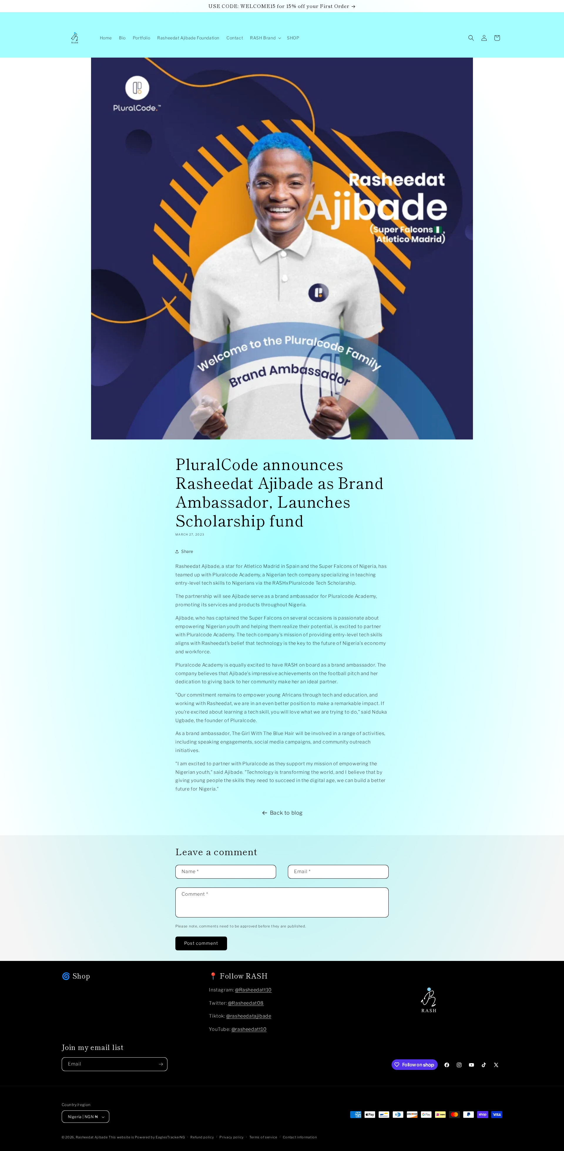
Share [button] (187, 551)
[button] (264, 38)
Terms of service (263, 1137)
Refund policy (202, 1137)
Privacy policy (231, 1137)
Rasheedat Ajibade (92, 1137)
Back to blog (286, 813)
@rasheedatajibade (248, 1016)
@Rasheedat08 (246, 1003)
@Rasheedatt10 (253, 990)
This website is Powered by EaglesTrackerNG (147, 1137)
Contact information (300, 1137)
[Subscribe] (160, 1064)
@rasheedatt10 (249, 1029)
